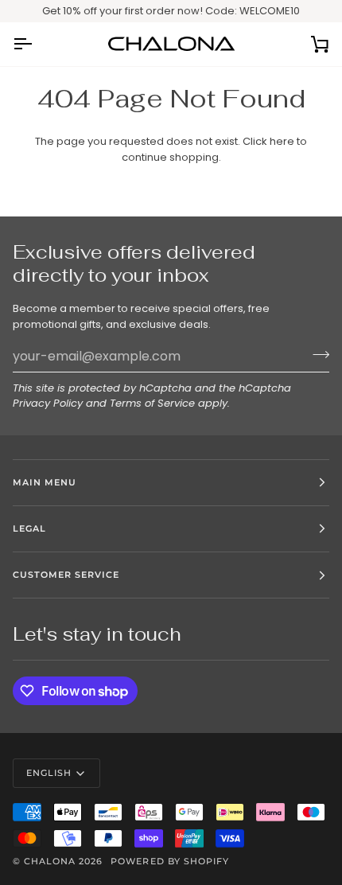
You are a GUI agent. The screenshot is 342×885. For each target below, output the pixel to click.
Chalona (50, 861)
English (49, 772)
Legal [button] (29, 528)
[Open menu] (36, 44)
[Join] (316, 354)
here (282, 141)
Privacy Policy (48, 403)
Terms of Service (152, 403)
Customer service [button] (66, 574)
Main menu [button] (44, 482)
